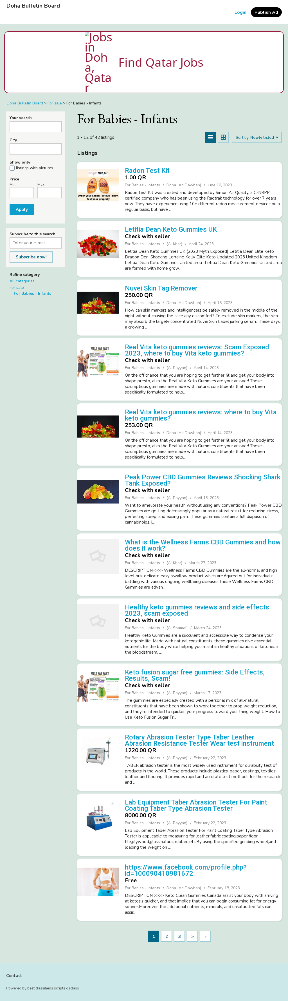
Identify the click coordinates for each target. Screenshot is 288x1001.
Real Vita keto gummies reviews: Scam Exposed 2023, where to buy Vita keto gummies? (197, 350)
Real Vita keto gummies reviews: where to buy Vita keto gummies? (201, 415)
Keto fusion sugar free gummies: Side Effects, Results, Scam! (195, 675)
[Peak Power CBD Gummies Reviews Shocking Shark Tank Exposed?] (98, 499)
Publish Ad (266, 12)
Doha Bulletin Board (33, 6)
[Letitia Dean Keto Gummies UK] (98, 248)
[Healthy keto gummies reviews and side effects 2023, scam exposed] (98, 629)
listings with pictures (34, 168)
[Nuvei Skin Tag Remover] (98, 307)
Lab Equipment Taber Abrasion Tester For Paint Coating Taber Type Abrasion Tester (196, 805)
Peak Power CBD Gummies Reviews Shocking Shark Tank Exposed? (202, 480)
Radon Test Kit (147, 171)
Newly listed (262, 137)
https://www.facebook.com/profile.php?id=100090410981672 (186, 870)
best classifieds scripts (46, 988)
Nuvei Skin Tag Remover (161, 288)
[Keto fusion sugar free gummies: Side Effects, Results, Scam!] (98, 694)
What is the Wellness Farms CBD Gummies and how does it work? (203, 545)
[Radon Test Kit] (98, 189)
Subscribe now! (31, 257)
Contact (14, 975)
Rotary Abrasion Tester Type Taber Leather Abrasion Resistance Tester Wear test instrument (199, 740)
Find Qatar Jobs (160, 62)
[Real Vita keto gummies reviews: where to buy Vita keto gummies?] (98, 434)
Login (240, 12)
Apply (22, 209)
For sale (17, 287)
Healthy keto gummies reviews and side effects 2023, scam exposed (197, 610)
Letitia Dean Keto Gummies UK (171, 229)
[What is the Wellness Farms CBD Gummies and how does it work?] (98, 564)
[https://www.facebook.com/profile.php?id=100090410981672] (98, 889)
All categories (22, 281)
